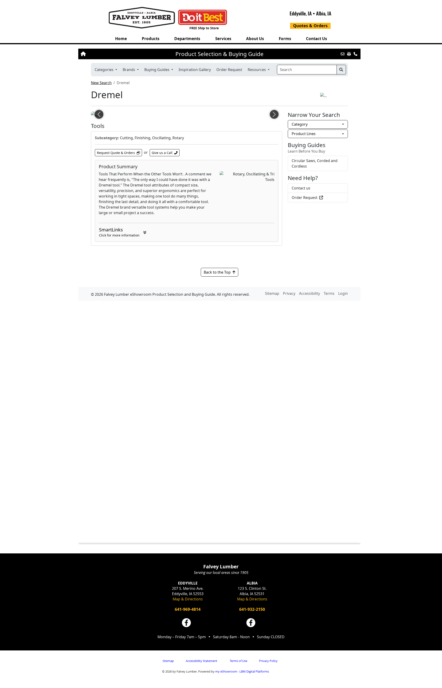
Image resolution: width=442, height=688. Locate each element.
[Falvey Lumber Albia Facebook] (250, 622)
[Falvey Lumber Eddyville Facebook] (186, 622)
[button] (150, 38)
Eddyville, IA (301, 13)
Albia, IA (323, 13)
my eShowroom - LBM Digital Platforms (242, 671)
